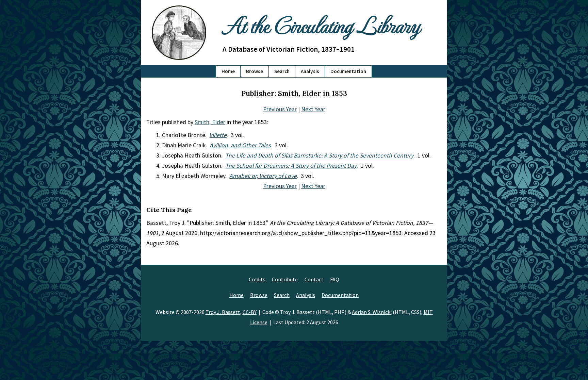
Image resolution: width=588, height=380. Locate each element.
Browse (254, 71)
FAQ (334, 279)
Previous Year (280, 109)
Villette (218, 135)
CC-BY (250, 312)
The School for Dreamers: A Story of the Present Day (291, 165)
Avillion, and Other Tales (240, 145)
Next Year (313, 109)
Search (282, 71)
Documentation (348, 71)
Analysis (310, 71)
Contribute (285, 279)
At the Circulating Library (321, 24)
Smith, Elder (210, 122)
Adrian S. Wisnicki (372, 312)
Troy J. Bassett (223, 312)
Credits (257, 279)
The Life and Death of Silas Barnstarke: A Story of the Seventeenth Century (319, 155)
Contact (314, 279)
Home (228, 71)
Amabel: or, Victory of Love (263, 176)
